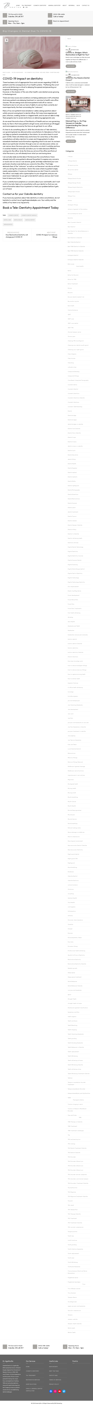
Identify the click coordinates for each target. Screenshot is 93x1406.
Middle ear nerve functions (76, 771)
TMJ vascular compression (75, 1227)
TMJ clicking (71, 1143)
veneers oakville (71, 118)
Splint (69, 994)
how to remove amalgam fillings (77, 665)
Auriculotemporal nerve (75, 213)
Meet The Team (54, 1371)
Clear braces (71, 358)
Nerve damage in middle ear (76, 832)
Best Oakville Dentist (74, 242)
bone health (80, 266)
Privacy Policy (54, 1384)
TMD (80, 1117)
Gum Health (71, 621)
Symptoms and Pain (73, 1012)
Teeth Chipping (72, 1029)
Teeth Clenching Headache (76, 1034)
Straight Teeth (72, 999)
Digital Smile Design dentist (76, 569)
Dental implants (72, 477)
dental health (18, 220)
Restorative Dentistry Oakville (77, 964)
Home (18, 5)
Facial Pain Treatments (75, 608)
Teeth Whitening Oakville (75, 1064)
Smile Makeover (72, 981)
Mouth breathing (73, 797)
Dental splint (72, 507)
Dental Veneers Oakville (73, 114)
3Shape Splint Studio (74, 191)
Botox (69, 270)
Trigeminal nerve (73, 1277)
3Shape (70, 174)
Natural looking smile (74, 828)
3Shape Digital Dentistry (75, 187)
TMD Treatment (72, 1126)
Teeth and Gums (72, 1021)
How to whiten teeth (74, 678)
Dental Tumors (72, 516)
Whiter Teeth (72, 1332)
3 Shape (70, 156)
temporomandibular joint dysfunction (79, 1093)
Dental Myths (72, 481)
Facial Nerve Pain (73, 599)
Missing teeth (72, 788)
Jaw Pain (70, 718)
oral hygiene (71, 907)
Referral (72, 5)
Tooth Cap (71, 1236)
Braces (70, 288)
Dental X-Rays (72, 529)
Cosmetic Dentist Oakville (29, 215)
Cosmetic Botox (72, 384)
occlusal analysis (73, 885)
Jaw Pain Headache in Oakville (77, 727)
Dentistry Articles (73, 542)
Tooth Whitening (73, 1262)
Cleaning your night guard (76, 349)
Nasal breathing (72, 823)
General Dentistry (54, 5)
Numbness (71, 871)
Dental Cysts (71, 450)
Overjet (70, 928)
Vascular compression (74, 1310)
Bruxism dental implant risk (76, 297)
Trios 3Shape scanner (74, 1288)
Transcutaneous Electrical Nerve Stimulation (77, 1272)
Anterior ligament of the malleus (78, 209)
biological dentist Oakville (75, 259)
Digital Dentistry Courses (75, 556)
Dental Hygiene (72, 468)
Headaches (71, 630)
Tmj (69, 1135)
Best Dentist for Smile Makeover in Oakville (78, 232)
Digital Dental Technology (75, 547)
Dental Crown (72, 437)
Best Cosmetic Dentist (74, 222)
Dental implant (72, 472)
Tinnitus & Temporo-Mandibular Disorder (77, 1110)
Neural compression (74, 836)
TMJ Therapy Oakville (74, 1214)
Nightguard (71, 863)
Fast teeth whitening (74, 613)
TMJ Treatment (26, 5)
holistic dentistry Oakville (75, 652)
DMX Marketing (58, 1403)
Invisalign (71, 692)
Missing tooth (72, 792)
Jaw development (73, 709)
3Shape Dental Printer (74, 178)
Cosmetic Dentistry (39, 5)
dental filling (72, 459)
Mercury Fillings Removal (75, 762)
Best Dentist (71, 226)
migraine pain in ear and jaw (76, 775)
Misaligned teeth (73, 784)
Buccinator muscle (73, 301)
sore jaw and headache (74, 990)
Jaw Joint (70, 713)
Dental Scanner (72, 503)
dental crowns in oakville (75, 446)
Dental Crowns (72, 441)
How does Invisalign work (75, 661)
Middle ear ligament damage (76, 766)
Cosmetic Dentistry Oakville (76, 398)
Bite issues (71, 264)
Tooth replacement (73, 1253)
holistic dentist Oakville (75, 643)
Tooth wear (71, 1258)
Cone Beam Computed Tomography (78, 380)
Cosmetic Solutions (32, 72)
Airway (70, 200)
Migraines (71, 779)
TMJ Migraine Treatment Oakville (78, 1196)
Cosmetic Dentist (73, 389)
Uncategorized (72, 1301)
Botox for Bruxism (73, 275)
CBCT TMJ (71, 327)
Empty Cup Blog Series (74, 591)
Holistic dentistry (73, 648)
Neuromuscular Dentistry (75, 849)
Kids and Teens (44, 72)
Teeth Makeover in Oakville (76, 1047)
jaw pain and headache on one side (78, 722)
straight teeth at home (75, 1003)
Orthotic (70, 915)
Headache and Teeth (74, 626)
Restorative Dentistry (73, 75)
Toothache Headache (74, 1266)
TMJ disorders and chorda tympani (78, 1179)
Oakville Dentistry (73, 880)
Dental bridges (72, 419)
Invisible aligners (73, 696)
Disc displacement (73, 586)
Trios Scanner (72, 1293)
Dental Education (73, 455)
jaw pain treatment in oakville (77, 731)
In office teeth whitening (75, 687)
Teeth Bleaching (72, 1025)
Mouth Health (72, 806)
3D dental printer (73, 165)
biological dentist (73, 255)
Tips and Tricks (72, 1115)
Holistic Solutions (73, 656)
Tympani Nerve (72, 1297)
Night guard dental (73, 854)
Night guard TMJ (73, 858)
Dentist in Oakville (73, 534)
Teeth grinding (72, 1038)
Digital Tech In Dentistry (75, 573)
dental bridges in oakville (75, 424)
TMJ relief (71, 1205)
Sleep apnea (71, 972)
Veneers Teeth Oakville (74, 1323)
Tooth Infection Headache (75, 1249)
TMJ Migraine (72, 1192)
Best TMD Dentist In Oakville (76, 246)
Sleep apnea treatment (75, 977)
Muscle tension (72, 819)
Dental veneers (72, 520)
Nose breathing (72, 867)
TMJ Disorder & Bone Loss (75, 1161)
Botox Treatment (73, 283)
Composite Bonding (73, 371)
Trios (83, 1284)
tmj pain (70, 1201)
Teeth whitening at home (75, 1060)
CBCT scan (71, 319)
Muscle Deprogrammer (74, 810)
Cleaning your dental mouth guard (78, 345)
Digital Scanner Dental (74, 560)
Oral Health (71, 902)
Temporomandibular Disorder (76, 1089)
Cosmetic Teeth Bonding (75, 406)
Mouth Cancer (72, 801)
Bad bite (70, 218)
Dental (70, 411)
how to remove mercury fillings (77, 670)
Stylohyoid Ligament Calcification (78, 1007)
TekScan (70, 1078)
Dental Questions (73, 494)
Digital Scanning (73, 564)
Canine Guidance (73, 310)
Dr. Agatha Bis (18, 72)
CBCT (69, 314)
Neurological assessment (75, 841)
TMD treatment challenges (76, 1130)
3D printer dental (73, 169)
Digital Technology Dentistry (76, 582)
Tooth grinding (72, 1244)
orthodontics (8, 224)
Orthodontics (72, 911)
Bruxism (70, 292)
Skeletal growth (72, 968)
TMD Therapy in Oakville (75, 1122)
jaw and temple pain (74, 700)
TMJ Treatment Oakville (75, 1222)
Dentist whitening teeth (75, 538)
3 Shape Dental (72, 161)
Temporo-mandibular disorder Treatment (77, 1083)
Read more (70, 66)
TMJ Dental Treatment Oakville (77, 1148)
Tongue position (72, 1231)
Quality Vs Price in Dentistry (76, 955)
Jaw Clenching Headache (75, 705)
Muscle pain (71, 814)
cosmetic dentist (13, 215)
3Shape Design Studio (74, 183)
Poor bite (70, 942)
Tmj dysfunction (72, 1187)
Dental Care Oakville (74, 428)
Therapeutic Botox (78, 1100)
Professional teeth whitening (76, 950)
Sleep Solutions (31, 1384)
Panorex (70, 933)
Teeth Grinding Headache (75, 1043)
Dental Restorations (72, 49)
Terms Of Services (55, 1379)
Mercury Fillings (72, 757)
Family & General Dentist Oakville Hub (34, 1389)
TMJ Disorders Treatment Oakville (78, 1183)
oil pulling (71, 893)
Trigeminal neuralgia (74, 1282)
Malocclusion (71, 753)
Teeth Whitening (73, 1056)
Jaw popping (71, 735)
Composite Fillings (73, 376)
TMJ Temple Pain (73, 1209)
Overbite (70, 924)
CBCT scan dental (73, 323)
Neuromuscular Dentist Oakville (77, 845)
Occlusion (71, 889)
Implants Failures (73, 683)
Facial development (73, 595)
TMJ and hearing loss (74, 1139)
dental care (7, 220)
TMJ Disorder (72, 1157)
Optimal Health (72, 898)
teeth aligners (72, 1016)
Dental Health (72, 463)
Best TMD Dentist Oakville (75, 251)
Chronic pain (71, 336)
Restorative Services (33, 1379)
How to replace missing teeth (76, 674)
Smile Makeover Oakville (73, 116)
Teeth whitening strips (74, 1069)
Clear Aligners (72, 354)
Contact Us (85, 5)
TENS (69, 1097)
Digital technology (73, 577)
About (65, 5)
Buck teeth (71, 305)
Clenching (71, 362)
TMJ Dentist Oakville (74, 1152)
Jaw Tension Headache (74, 740)
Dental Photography (74, 490)
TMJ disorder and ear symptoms (77, 1174)
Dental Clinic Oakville (74, 433)
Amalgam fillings (73, 204)
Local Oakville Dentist (74, 749)
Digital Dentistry (73, 551)
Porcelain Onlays (73, 946)
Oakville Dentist (30, 220)
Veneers (70, 1315)
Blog (78, 5)
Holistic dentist (72, 639)
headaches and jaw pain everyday (78, 634)
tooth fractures (72, 1240)
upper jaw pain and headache (76, 1306)
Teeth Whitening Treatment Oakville (78, 1073)
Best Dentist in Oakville (75, 237)
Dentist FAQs (53, 1375)
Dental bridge (72, 415)
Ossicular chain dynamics (75, 920)
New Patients (53, 1366)
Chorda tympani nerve (74, 332)
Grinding (70, 617)
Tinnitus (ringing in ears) (75, 1104)
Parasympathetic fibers (75, 937)
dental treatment (73, 512)
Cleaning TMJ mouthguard (76, 341)
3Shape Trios (71, 196)
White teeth (71, 1328)
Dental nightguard (73, 485)
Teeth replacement (73, 1051)
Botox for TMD (72, 279)
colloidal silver (72, 367)
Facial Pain (71, 604)
